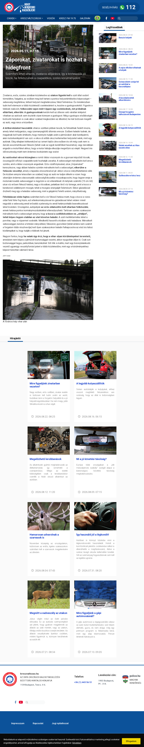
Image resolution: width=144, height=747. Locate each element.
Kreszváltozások (31, 18)
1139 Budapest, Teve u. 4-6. (33, 685)
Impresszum (17, 723)
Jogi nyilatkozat (60, 723)
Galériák (85, 18)
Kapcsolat (38, 723)
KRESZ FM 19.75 (67, 18)
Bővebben (76, 743)
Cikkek (11, 18)
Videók (51, 18)
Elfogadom (131, 741)
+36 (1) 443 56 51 (83, 682)
